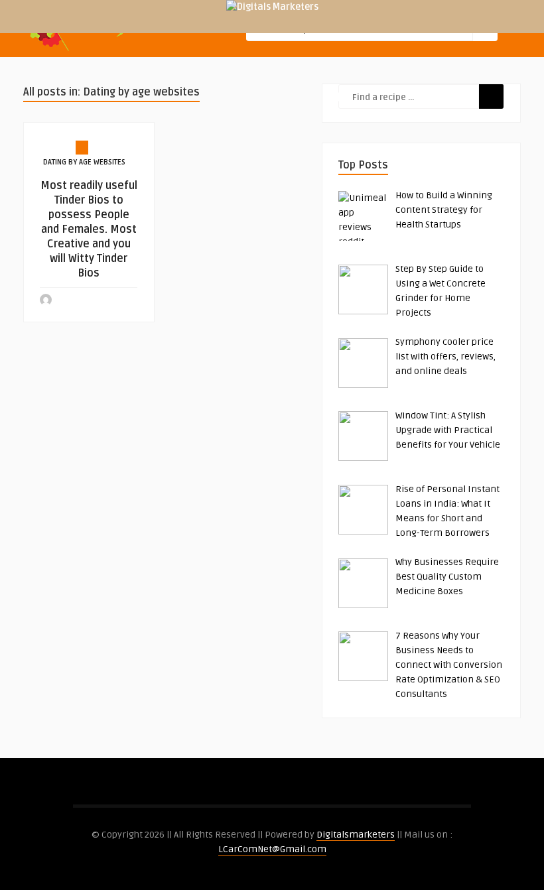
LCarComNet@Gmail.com (272, 849)
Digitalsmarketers (355, 834)
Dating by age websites (84, 162)
